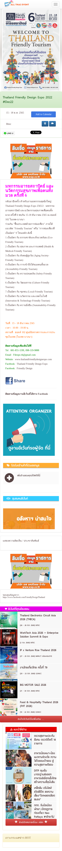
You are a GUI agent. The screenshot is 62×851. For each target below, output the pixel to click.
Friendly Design (24, 368)
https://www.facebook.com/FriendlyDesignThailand (24, 597)
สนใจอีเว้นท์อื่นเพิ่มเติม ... (31, 719)
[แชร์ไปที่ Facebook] (15, 380)
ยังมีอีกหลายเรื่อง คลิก (31, 822)
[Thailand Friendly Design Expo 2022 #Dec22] (31, 50)
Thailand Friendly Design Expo (32, 364)
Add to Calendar (43, 114)
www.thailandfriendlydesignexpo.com (33, 359)
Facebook (43, 394)
